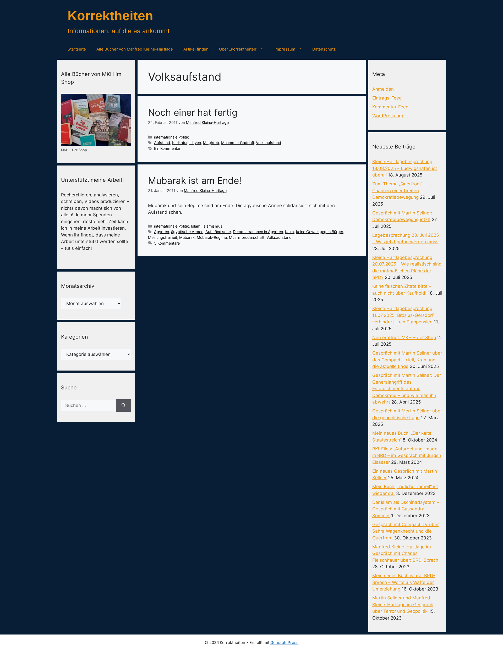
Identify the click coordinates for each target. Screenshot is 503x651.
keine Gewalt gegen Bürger (319, 231)
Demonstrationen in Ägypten (258, 231)
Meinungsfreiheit (162, 237)
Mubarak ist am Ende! (195, 180)
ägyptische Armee (187, 231)
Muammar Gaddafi (237, 142)
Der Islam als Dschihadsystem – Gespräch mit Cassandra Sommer (405, 509)
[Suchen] (123, 405)
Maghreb (211, 142)
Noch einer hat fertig (192, 112)
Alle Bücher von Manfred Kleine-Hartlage (134, 49)
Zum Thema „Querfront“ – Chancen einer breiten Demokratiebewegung (399, 190)
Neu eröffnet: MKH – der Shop (404, 337)
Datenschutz (324, 49)
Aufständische (218, 231)
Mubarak (187, 237)
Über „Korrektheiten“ (238, 49)
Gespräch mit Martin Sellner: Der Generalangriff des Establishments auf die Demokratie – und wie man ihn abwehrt (406, 389)
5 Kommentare (167, 243)
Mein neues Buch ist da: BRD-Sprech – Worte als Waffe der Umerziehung (403, 582)
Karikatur (179, 142)
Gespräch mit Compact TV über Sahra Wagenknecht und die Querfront (405, 531)
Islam (195, 226)
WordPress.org (387, 115)
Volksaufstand (268, 142)
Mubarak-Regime (212, 237)
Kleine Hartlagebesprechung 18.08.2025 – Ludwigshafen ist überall (404, 168)
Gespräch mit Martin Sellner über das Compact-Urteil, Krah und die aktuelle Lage (407, 359)
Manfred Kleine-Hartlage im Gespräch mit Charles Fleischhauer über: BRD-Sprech (405, 553)
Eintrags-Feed (387, 98)
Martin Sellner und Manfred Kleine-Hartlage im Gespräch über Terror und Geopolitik (402, 604)
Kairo (289, 231)
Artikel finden (196, 49)
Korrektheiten (110, 15)
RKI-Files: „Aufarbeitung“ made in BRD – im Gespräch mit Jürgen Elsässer (406, 455)
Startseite (77, 49)
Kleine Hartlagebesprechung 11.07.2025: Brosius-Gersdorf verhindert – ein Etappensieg (403, 315)
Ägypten (161, 231)
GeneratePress (284, 642)
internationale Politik (171, 137)
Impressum (285, 49)
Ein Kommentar (167, 148)
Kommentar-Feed (390, 106)
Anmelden (383, 89)
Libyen (195, 142)
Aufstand (162, 142)
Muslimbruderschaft (246, 237)
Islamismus (212, 226)
